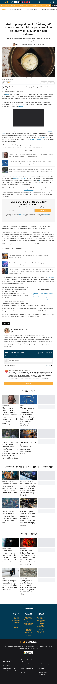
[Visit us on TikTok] (29, 2)
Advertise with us (9, 668)
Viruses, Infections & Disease (24, 22)
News (42, 44)
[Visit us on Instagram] (22, 2)
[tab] (10, 366)
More (47, 5)
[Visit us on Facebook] (17, 2)
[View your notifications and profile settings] (50, 2)
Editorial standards (10, 671)
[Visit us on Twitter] (20, 2)
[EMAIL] (12, 332)
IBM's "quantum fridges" (32, 9)
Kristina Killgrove (22, 44)
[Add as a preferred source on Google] (28, 652)
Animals (7, 5)
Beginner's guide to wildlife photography (41, 622)
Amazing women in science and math (28, 625)
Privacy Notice (46, 214)
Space (42, 5)
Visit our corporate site (31, 648)
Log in (46, 352)
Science (28, 5)
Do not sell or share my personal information (46, 672)
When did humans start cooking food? (41, 299)
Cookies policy (44, 664)
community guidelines (17, 355)
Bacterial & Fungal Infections (38, 22)
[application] (28, 117)
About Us (42, 660)
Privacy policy (26, 664)
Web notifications (27, 668)
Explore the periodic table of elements (28, 629)
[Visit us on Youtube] (25, 2)
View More (28, 383)
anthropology (6, 323)
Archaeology (14, 5)
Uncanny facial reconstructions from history (28, 634)
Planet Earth (35, 5)
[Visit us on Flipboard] (27, 2)
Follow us (44, 82)
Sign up (50, 352)
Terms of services (22, 214)
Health (21, 5)
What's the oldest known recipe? (40, 297)
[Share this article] (3, 82)
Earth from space (16, 620)
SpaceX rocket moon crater (16, 9)
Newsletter (52, 82)
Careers (41, 668)
